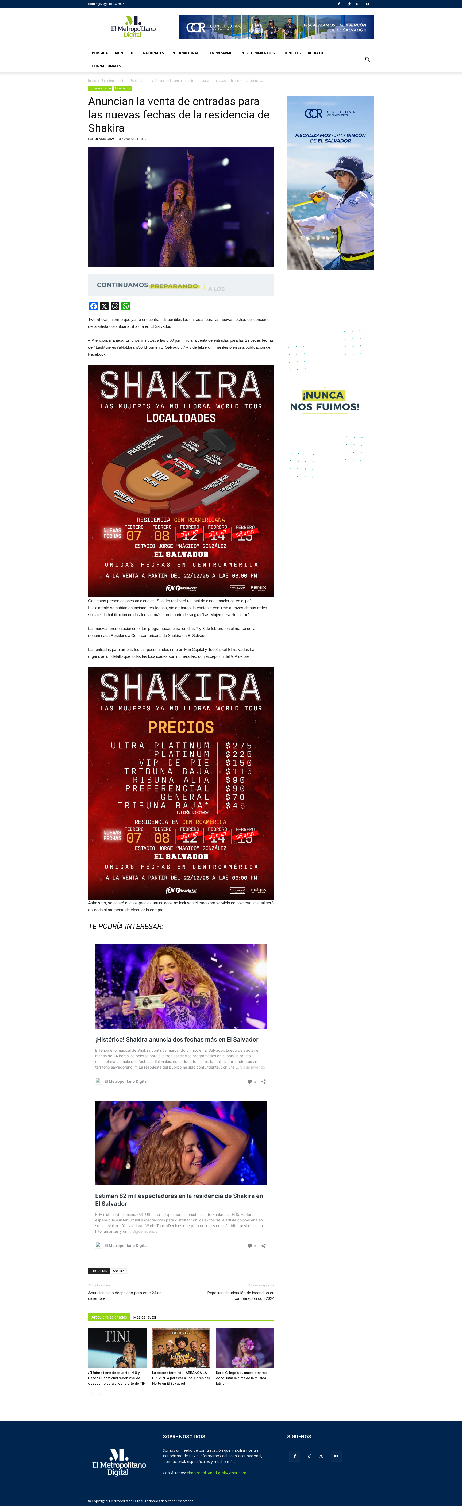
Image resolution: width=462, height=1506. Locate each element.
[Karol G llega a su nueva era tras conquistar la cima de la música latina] (245, 1348)
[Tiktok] (349, 4)
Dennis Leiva (105, 139)
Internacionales (186, 53)
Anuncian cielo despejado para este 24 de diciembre (124, 1295)
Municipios (125, 53)
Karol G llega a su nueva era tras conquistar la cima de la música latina (241, 1378)
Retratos (316, 53)
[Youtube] (368, 4)
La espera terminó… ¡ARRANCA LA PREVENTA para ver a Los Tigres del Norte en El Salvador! (181, 1378)
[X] (357, 4)
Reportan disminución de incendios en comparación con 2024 (240, 1295)
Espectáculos (122, 88)
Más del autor (144, 1317)
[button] (367, 59)
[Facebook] (339, 4)
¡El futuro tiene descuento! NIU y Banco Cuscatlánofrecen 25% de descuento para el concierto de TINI (117, 1378)
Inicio (92, 80)
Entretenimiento (255, 53)
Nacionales (153, 53)
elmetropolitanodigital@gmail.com (216, 1472)
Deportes (292, 53)
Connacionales (106, 66)
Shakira (118, 1271)
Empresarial (221, 53)
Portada (100, 53)
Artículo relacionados (109, 1317)
